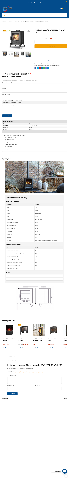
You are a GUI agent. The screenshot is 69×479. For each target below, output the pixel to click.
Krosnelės (17, 21)
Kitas (65, 398)
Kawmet (41, 65)
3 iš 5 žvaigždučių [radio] (25, 372)
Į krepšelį (51, 46)
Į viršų (66, 476)
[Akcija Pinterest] (40, 68)
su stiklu (57, 65)
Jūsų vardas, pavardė (7, 82)
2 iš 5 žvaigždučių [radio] (19, 372)
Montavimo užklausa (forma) (34, 2)
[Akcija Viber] (46, 68)
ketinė (44, 65)
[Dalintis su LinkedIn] (42, 68)
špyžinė (54, 65)
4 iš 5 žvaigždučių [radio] (31, 372)
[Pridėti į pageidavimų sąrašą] (35, 60)
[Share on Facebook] (35, 68)
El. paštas (37, 385)
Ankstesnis (5, 398)
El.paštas (4, 88)
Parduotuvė (10, 21)
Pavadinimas (10, 385)
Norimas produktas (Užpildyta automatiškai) (12, 100)
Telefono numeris (6, 94)
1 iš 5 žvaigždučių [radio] (16, 372)
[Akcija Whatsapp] (44, 68)
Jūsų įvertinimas (11, 371)
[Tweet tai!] (38, 68)
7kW (38, 65)
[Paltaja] (7, 8)
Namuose (4, 21)
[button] (28, 31)
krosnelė (47, 65)
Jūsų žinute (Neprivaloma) (8, 105)
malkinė (51, 65)
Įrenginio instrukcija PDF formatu (11, 149)
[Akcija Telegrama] (48, 68)
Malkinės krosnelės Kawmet (42, 21)
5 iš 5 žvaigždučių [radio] (39, 372)
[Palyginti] (48, 60)
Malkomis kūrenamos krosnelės (27, 21)
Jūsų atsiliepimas (11, 375)
